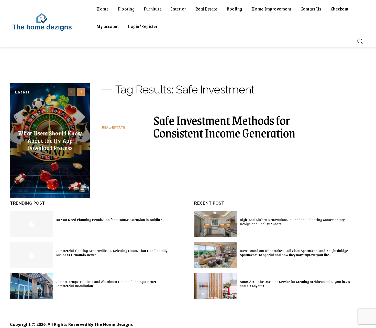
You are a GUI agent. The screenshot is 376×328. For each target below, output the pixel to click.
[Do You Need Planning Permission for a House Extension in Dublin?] (31, 224)
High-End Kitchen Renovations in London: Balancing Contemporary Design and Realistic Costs (292, 221)
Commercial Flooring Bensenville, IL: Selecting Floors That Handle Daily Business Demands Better (111, 252)
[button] (360, 41)
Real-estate (113, 127)
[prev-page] (71, 92)
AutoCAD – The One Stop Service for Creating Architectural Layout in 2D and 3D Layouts (295, 283)
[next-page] (81, 92)
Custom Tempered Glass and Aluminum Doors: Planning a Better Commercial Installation (106, 283)
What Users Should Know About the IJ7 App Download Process (50, 140)
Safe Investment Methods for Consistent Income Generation (224, 126)
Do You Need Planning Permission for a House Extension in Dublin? (109, 219)
